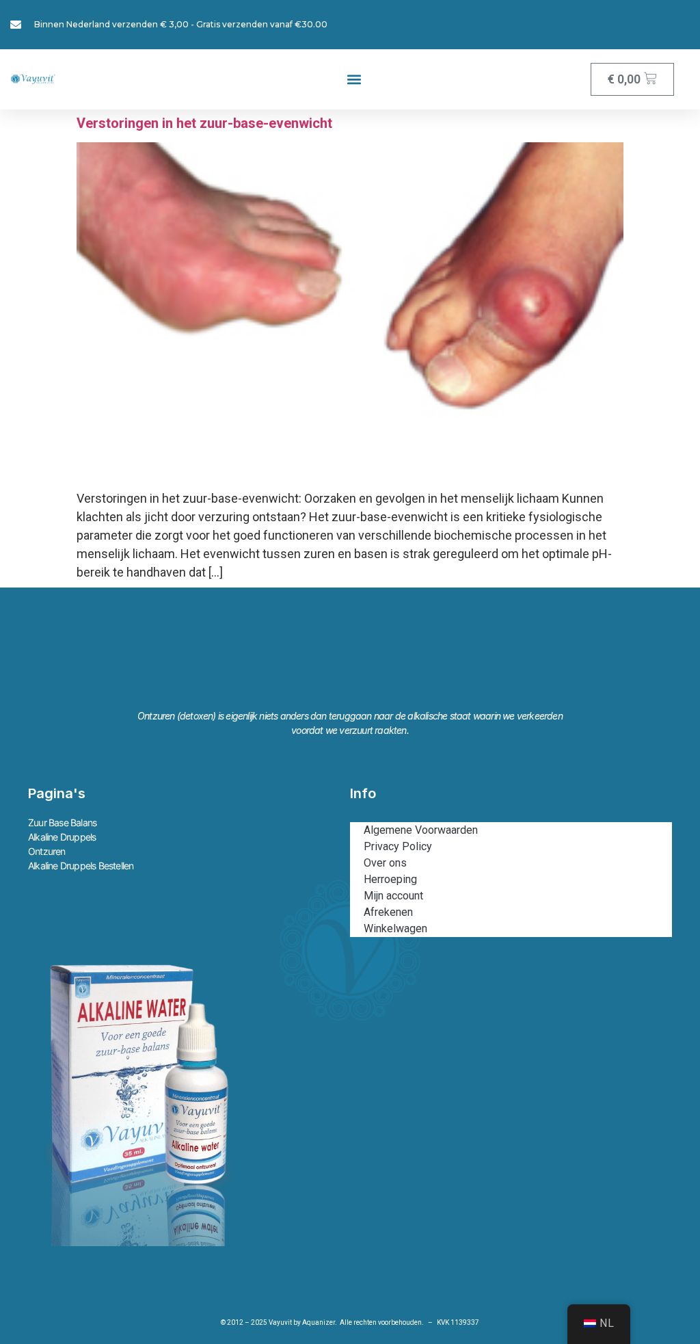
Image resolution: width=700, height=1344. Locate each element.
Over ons (385, 862)
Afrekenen (388, 912)
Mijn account (393, 895)
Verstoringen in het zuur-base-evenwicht (204, 123)
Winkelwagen (395, 928)
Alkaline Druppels (62, 837)
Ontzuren (47, 851)
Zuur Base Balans (62, 822)
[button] (353, 79)
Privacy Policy (398, 846)
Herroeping (390, 879)
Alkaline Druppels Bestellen (80, 865)
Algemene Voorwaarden (421, 829)
